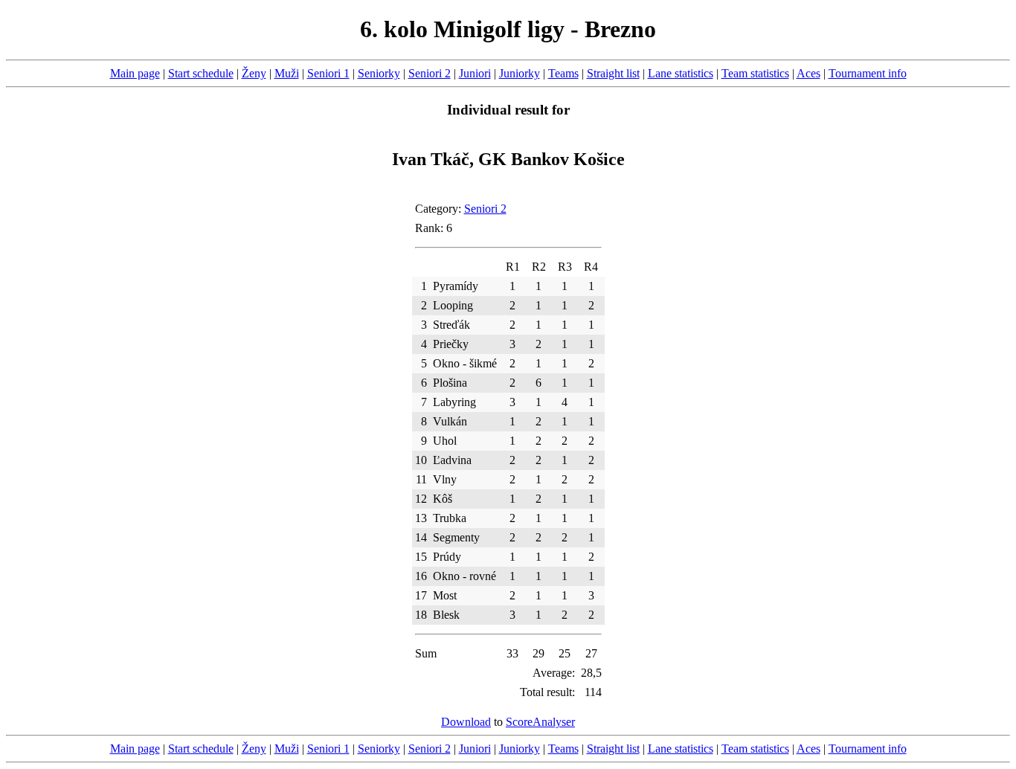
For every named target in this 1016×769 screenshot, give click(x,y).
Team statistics (755, 73)
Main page (135, 73)
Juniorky (519, 73)
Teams (563, 73)
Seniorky (379, 73)
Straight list (613, 73)
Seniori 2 (429, 73)
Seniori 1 (328, 73)
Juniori (475, 73)
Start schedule (201, 73)
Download (466, 721)
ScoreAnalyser (540, 721)
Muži (286, 73)
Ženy (254, 73)
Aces (808, 73)
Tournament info (868, 73)
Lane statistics (680, 73)
